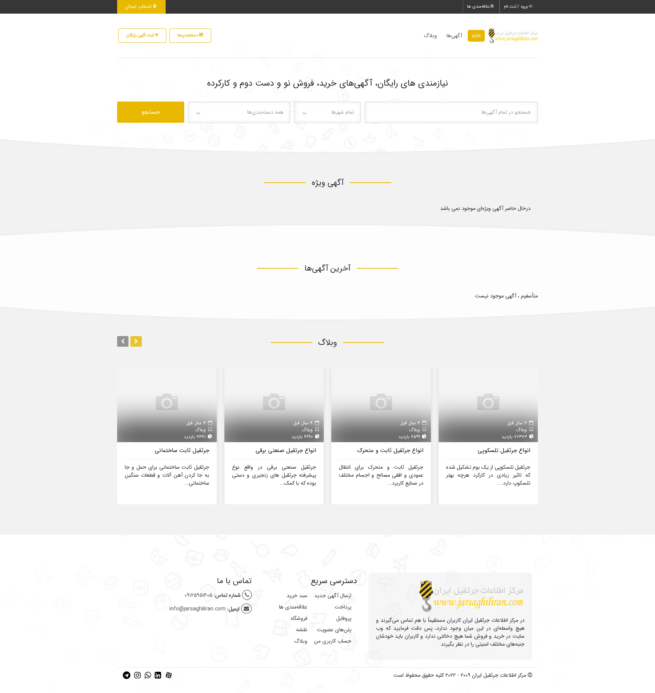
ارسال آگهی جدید (332, 595)
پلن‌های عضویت (334, 630)
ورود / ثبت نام (516, 6)
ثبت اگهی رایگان (140, 35)
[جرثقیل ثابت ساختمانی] (167, 404)
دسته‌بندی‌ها (188, 35)
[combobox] (327, 112)
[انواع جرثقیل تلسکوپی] (488, 404)
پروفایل (343, 618)
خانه (476, 35)
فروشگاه (299, 618)
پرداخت (343, 607)
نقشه (301, 630)
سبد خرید (297, 595)
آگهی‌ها (454, 35)
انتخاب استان (139, 7)
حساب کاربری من (332, 641)
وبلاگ (430, 35)
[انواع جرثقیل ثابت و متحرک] (381, 404)
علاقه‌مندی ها (478, 6)
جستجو (150, 112)
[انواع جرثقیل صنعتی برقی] (274, 404)
